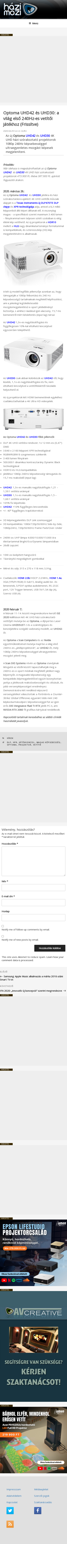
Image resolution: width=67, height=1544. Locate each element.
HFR (15, 742)
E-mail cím (8, 896)
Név (5, 881)
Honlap (6, 911)
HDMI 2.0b (24, 578)
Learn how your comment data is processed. (33, 958)
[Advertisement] (33, 69)
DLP (9, 742)
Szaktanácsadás (43, 1502)
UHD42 (30, 136)
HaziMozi (10, 2)
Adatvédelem (14, 1495)
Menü (35, 23)
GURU (24, 131)
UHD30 (33, 436)
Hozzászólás (10, 843)
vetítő (37, 745)
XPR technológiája (24, 206)
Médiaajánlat (41, 1489)
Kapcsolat (12, 1502)
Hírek (10, 738)
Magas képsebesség (49, 742)
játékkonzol (27, 742)
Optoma (12, 745)
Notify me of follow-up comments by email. (26, 929)
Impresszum (14, 1489)
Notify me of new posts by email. (20, 939)
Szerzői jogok (41, 1495)
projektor (25, 745)
